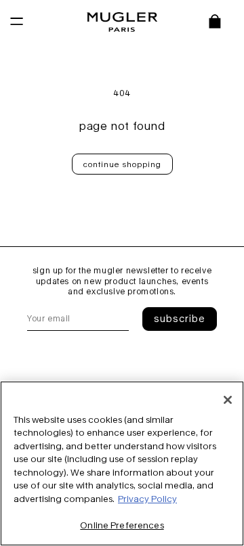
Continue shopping (122, 164)
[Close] (228, 400)
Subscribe (179, 318)
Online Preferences (121, 525)
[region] (122, 463)
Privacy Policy (147, 498)
